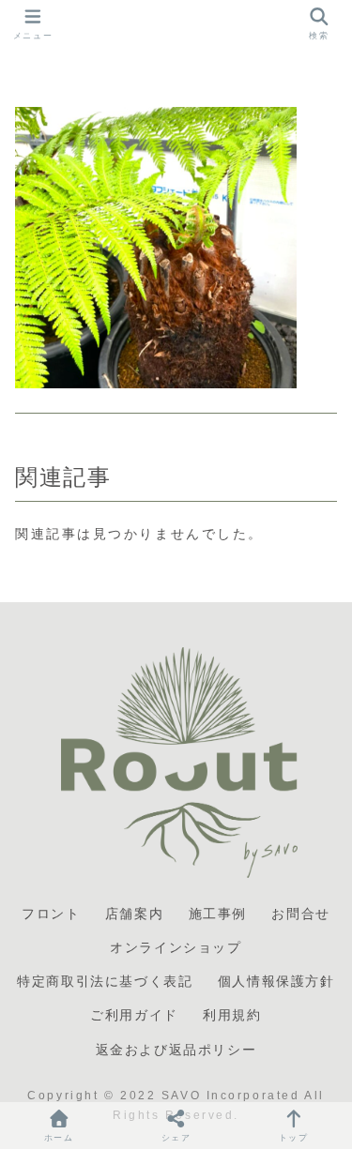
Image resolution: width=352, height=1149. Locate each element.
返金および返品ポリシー (176, 1049)
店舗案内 (134, 913)
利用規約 (232, 1014)
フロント (51, 913)
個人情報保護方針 (276, 981)
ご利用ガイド (134, 1014)
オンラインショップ (175, 947)
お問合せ (300, 913)
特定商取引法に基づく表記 (104, 981)
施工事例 (218, 913)
